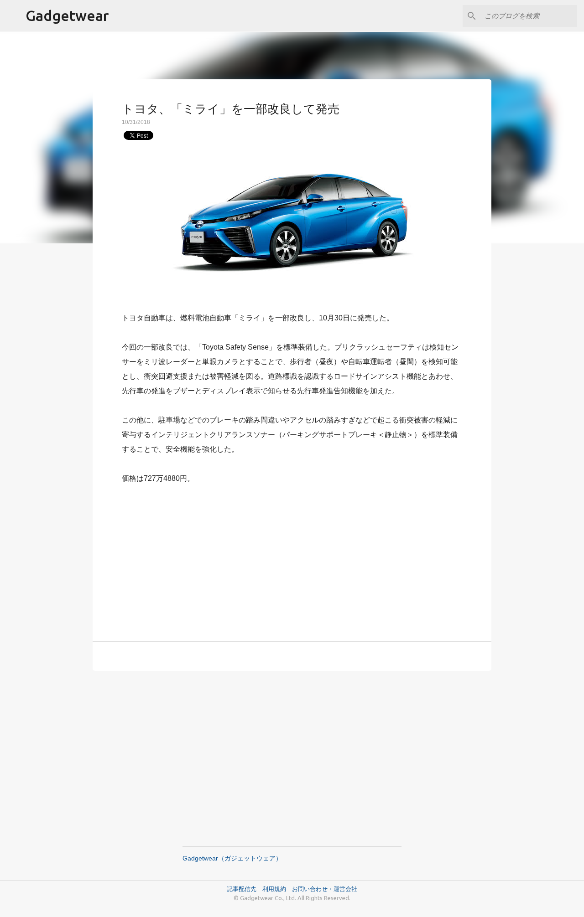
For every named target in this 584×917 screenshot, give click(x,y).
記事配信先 (241, 889)
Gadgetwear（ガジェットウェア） (232, 858)
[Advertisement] (292, 557)
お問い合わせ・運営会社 (324, 889)
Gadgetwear (67, 15)
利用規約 (277, 889)
